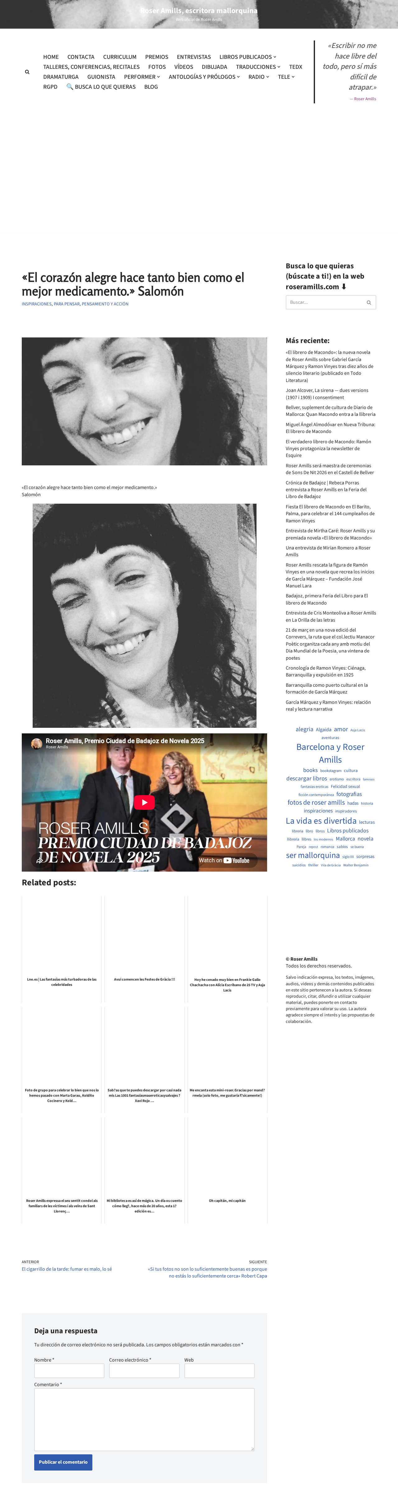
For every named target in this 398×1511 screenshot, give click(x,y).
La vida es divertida (321, 821)
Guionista (101, 77)
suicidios (299, 865)
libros (320, 831)
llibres (306, 839)
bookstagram (330, 771)
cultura (351, 771)
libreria (297, 831)
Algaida (323, 729)
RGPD (50, 86)
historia (367, 803)
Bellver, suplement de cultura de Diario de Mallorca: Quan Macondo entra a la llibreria (331, 411)
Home (51, 57)
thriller (313, 865)
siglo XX (348, 856)
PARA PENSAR (67, 304)
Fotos (157, 67)
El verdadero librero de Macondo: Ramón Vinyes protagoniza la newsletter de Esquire (328, 448)
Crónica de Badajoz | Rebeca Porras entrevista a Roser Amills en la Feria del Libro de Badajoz (326, 489)
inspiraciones (318, 811)
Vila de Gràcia (331, 865)
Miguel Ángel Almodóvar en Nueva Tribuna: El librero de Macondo (330, 428)
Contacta (81, 57)
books (310, 770)
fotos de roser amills (316, 802)
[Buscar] (27, 71)
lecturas (367, 822)
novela (365, 839)
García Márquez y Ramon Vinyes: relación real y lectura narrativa (328, 706)
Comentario (48, 1384)
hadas (353, 803)
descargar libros (306, 778)
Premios (156, 57)
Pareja (301, 847)
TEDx (295, 67)
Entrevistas (194, 57)
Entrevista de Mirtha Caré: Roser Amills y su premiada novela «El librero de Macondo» (330, 534)
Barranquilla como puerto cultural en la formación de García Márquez (327, 688)
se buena (357, 847)
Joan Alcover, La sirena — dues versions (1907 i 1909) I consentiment (327, 394)
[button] (274, 57)
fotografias (349, 794)
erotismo (337, 779)
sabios (342, 847)
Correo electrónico (130, 1360)
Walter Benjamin (355, 865)
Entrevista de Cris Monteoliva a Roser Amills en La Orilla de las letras (331, 616)
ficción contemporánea (316, 795)
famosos (368, 779)
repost (313, 847)
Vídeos (183, 67)
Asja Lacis (357, 730)
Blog (151, 86)
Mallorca (345, 839)
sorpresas (365, 857)
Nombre (44, 1360)
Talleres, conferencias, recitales (91, 67)
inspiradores (346, 811)
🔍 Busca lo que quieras (101, 86)
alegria (304, 729)
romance (327, 847)
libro (309, 831)
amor (341, 729)
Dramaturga (61, 77)
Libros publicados (347, 831)
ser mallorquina (313, 855)
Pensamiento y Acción (105, 304)
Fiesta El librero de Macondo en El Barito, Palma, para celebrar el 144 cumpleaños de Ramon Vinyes (330, 513)
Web (189, 1360)
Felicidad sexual (345, 787)
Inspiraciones (37, 304)
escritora (353, 779)
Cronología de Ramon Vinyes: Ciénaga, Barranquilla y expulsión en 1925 (326, 671)
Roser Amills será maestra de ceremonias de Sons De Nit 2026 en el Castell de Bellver (330, 469)
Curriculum (120, 57)
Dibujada (214, 67)
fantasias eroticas (314, 786)
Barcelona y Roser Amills (330, 753)
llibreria (293, 839)
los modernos (323, 839)
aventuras (330, 738)
